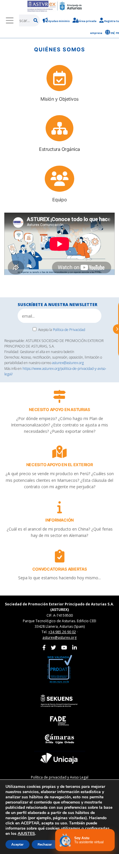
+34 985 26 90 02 (62, 631)
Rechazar (45, 844)
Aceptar (17, 844)
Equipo (59, 199)
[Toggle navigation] (9, 20)
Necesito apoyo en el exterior (59, 464)
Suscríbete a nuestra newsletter (57, 304)
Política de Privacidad (69, 329)
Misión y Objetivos (59, 99)
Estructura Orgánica (59, 149)
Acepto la (61, 329)
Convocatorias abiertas (59, 569)
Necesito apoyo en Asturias (59, 409)
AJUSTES (26, 833)
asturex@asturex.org (68, 362)
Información (59, 520)
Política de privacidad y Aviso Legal (59, 777)
